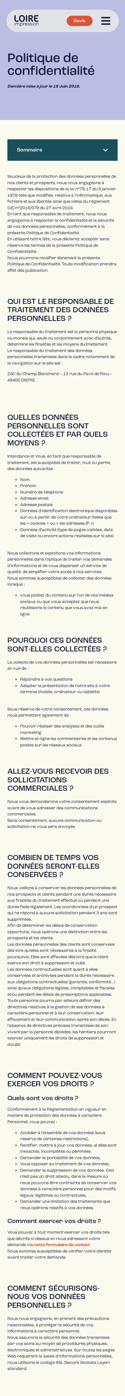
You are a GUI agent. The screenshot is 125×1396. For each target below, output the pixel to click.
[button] (105, 150)
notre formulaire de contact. (62, 1244)
